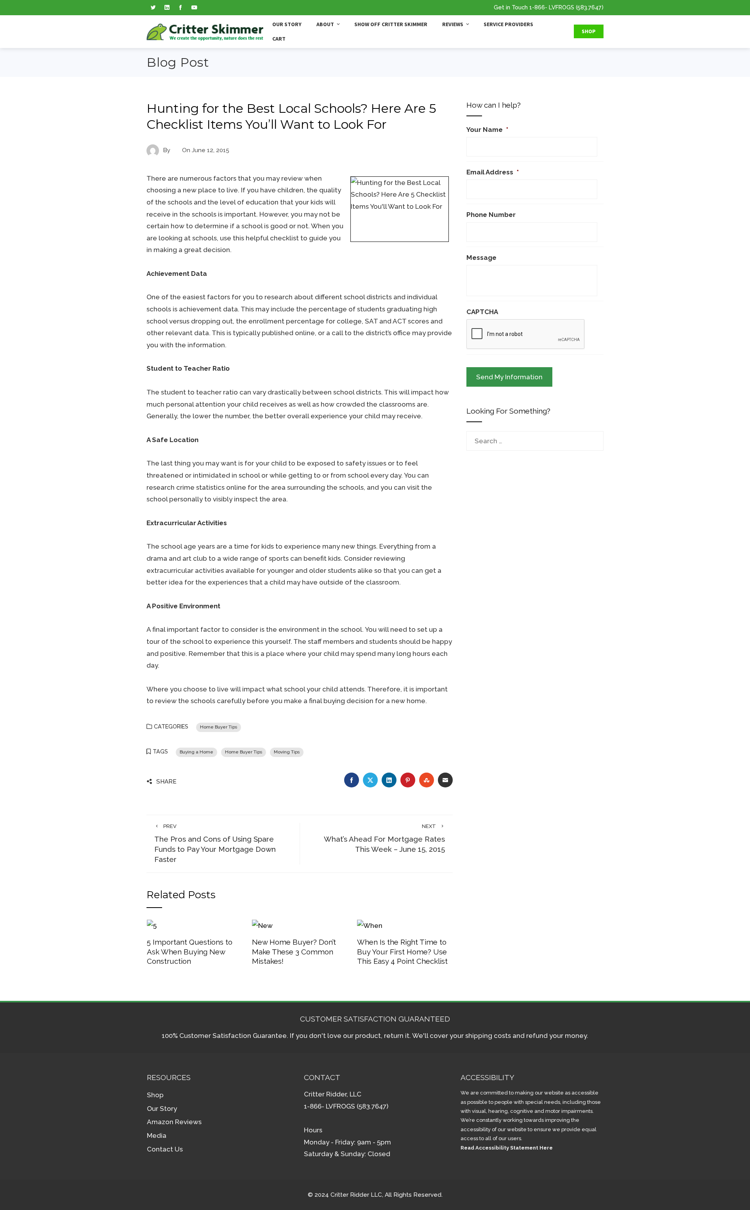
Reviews (452, 24)
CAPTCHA (482, 312)
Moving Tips (287, 752)
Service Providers (508, 24)
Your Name (487, 129)
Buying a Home (196, 752)
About (325, 24)
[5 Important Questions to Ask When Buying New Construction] (152, 925)
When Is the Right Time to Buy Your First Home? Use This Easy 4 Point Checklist (402, 951)
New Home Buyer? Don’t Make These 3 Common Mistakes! (294, 951)
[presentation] (525, 334)
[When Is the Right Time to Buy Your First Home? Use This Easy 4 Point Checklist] (369, 925)
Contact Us (165, 1149)
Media (156, 1135)
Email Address (492, 172)
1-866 (537, 7)
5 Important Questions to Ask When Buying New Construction (189, 951)
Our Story (287, 24)
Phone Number (491, 215)
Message (481, 257)
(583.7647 (589, 7)
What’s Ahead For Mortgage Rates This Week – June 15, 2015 (384, 838)
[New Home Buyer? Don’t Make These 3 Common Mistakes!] (262, 925)
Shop (589, 31)
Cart (279, 38)
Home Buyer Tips (218, 727)
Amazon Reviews (174, 1122)
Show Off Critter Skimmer (390, 24)
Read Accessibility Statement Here (507, 1148)
